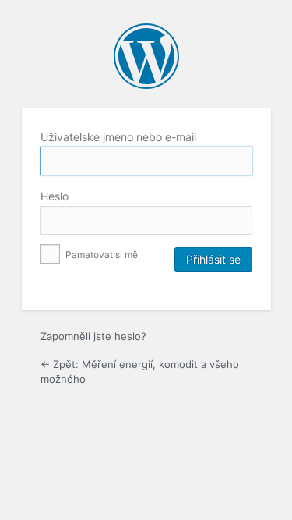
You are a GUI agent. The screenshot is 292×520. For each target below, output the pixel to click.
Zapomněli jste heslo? (93, 336)
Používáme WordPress (146, 56)
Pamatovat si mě (100, 254)
